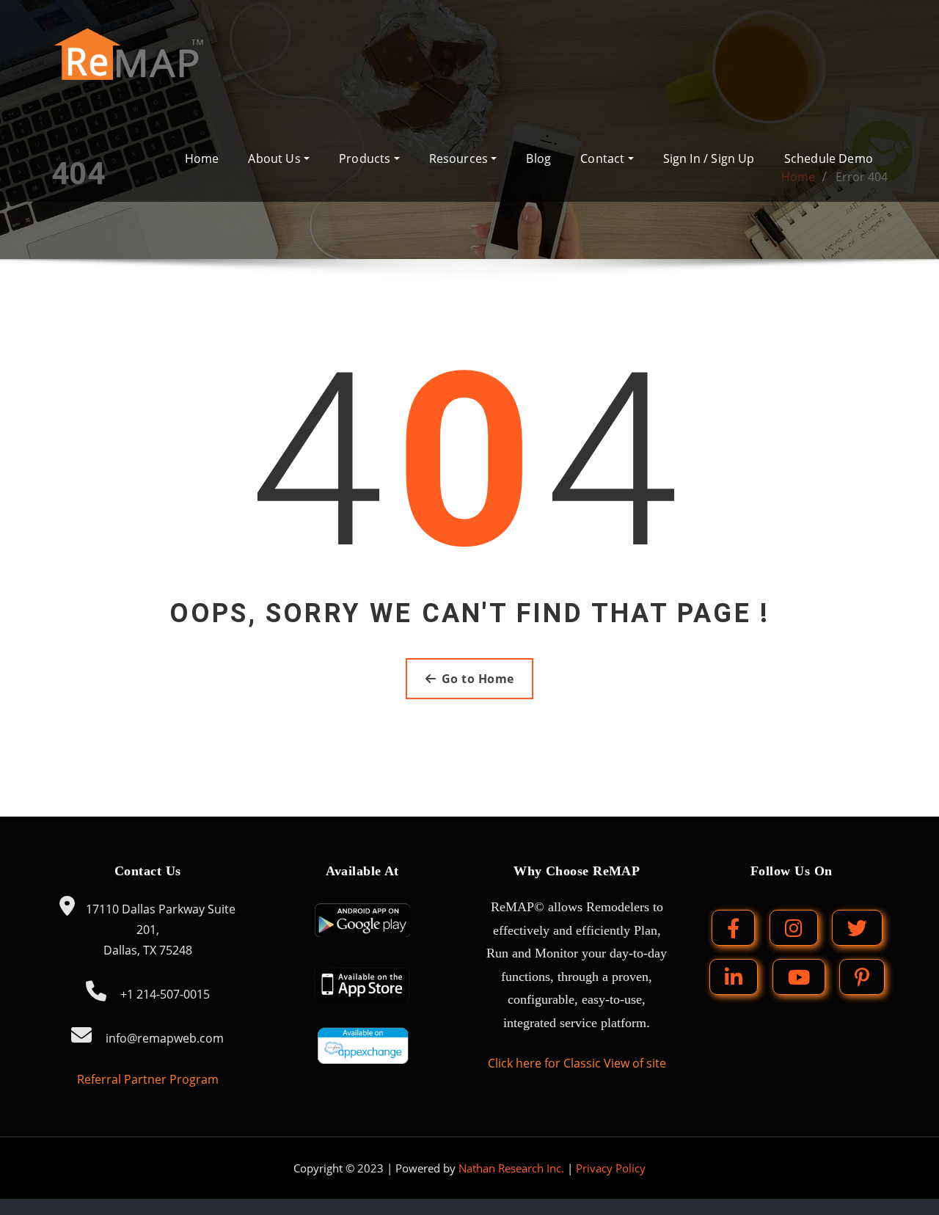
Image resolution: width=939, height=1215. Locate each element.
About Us (276, 158)
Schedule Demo (828, 158)
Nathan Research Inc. (511, 1168)
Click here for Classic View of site (577, 1063)
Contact (603, 158)
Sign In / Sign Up (709, 158)
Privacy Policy (611, 1168)
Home (202, 158)
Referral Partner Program (148, 1079)
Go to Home (478, 679)
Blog (538, 158)
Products (366, 158)
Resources (460, 158)
